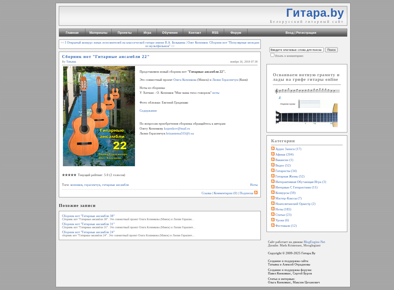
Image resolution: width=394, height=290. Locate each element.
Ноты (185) (283, 209)
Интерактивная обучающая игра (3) (300, 182)
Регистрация (306, 32)
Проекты (125, 32)
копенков (76, 184)
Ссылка (206, 193)
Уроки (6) (282, 220)
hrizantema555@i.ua (180, 133)
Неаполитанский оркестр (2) (295, 203)
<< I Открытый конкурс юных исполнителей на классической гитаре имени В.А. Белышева (123, 42)
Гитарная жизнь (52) (290, 176)
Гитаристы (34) (286, 171)
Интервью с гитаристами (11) (296, 187)
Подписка (246, 193)
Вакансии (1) (284, 160)
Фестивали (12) (286, 225)
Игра (147, 32)
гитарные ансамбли (115, 184)
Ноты (254, 184)
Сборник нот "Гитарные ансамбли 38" (88, 216)
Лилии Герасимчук (225, 79)
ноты (215, 92)
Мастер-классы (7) (288, 198)
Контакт (195, 32)
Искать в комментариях (289, 55)
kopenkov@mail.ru (177, 128)
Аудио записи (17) (288, 149)
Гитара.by (315, 12)
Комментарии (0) (225, 193)
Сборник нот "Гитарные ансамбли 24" (88, 232)
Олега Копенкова (184, 79)
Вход (290, 32)
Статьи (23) (283, 214)
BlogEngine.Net (314, 242)
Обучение (170, 32)
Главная (72, 32)
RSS (215, 32)
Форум (235, 32)
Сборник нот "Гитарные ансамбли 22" (106, 56)
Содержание (148, 110)
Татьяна (71, 61)
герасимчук (92, 184)
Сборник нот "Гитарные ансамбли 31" (88, 224)
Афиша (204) (284, 154)
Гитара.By (308, 253)
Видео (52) (283, 165)
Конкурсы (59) (285, 192)
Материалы (98, 32)
